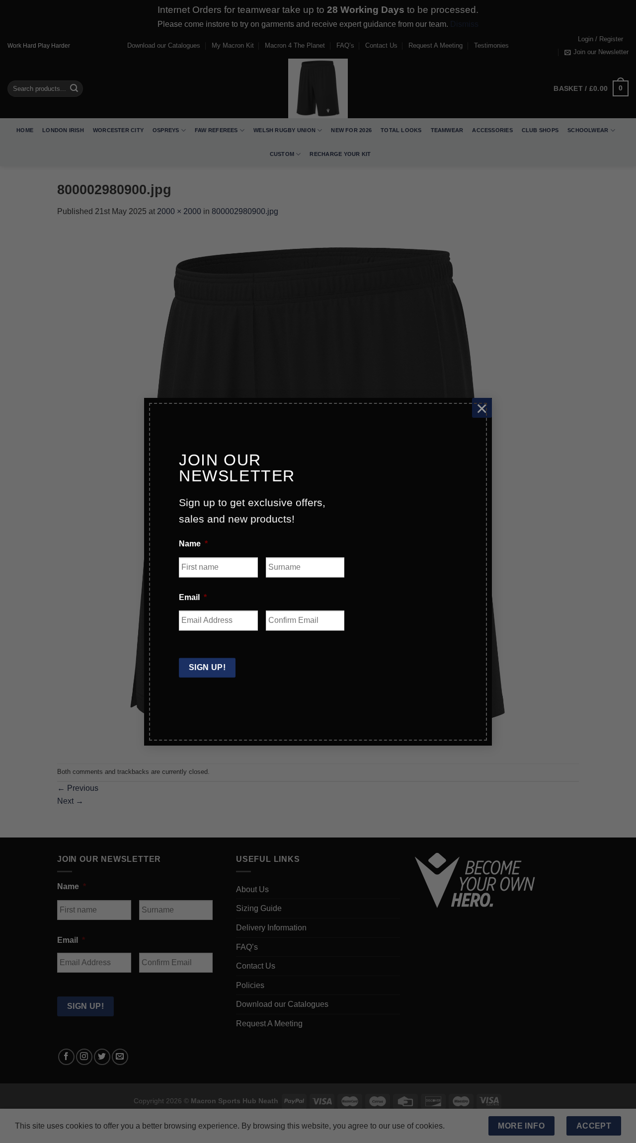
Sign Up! (207, 667)
